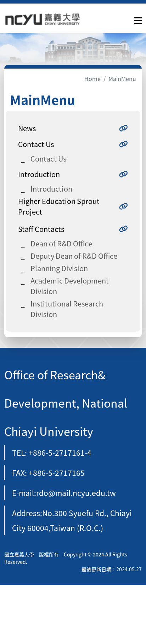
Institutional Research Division (66, 308)
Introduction (51, 188)
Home (92, 78)
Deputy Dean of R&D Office (73, 256)
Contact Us (48, 158)
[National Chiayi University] (42, 19)
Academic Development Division (69, 285)
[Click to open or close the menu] (138, 19)
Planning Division (59, 268)
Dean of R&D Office (61, 243)
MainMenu (122, 78)
